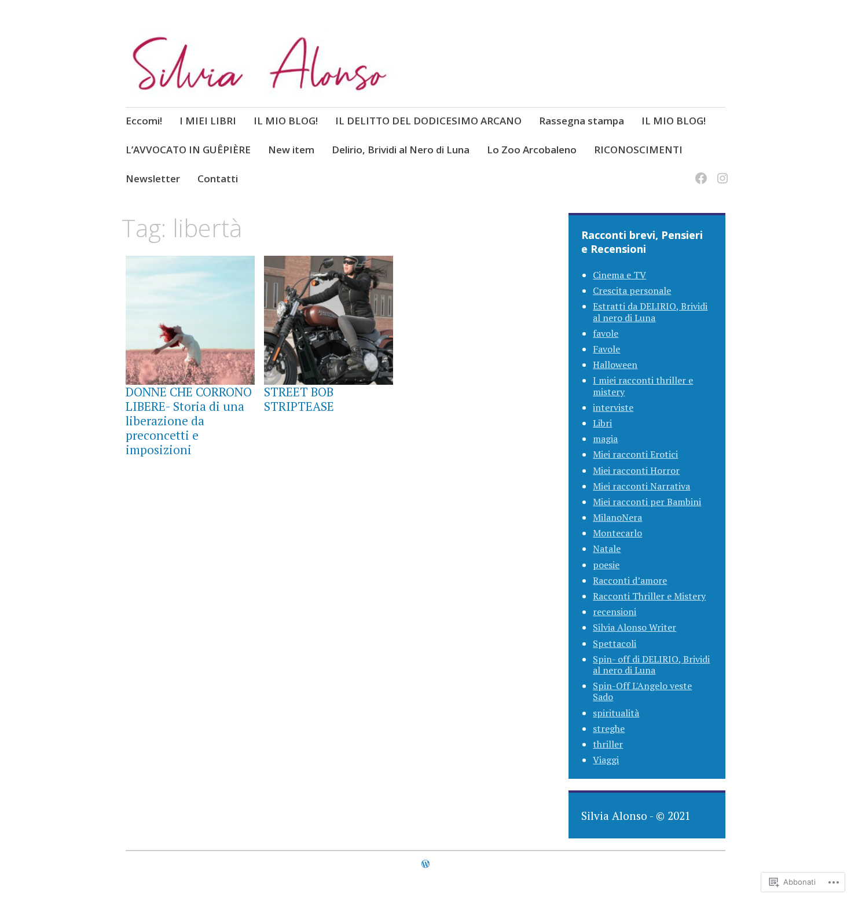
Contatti (217, 178)
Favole (606, 349)
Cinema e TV (619, 274)
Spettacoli (614, 643)
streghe (609, 728)
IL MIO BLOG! (286, 120)
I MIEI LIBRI (207, 120)
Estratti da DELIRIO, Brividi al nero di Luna (650, 311)
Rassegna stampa (581, 120)
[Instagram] (720, 171)
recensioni (614, 611)
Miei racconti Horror (636, 470)
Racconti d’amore (630, 580)
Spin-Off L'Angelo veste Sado (642, 691)
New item (291, 149)
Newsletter (153, 178)
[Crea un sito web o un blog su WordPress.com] (425, 863)
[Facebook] (699, 171)
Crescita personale (632, 290)
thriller (608, 744)
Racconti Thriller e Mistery (649, 596)
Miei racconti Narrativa (641, 486)
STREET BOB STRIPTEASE (299, 399)
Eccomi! (144, 120)
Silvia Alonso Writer (634, 627)
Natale (607, 548)
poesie (606, 564)
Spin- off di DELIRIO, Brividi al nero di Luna (651, 664)
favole (605, 333)
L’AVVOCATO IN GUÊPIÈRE (188, 149)
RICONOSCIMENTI (638, 149)
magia (605, 438)
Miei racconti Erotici (635, 454)
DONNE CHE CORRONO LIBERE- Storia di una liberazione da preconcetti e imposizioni (189, 421)
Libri (602, 423)
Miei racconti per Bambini (647, 501)
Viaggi (606, 759)
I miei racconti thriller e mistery (643, 386)
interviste (613, 407)
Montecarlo (617, 533)
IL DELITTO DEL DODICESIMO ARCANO (428, 120)
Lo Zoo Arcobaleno (532, 149)
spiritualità (616, 712)
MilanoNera (617, 517)
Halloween (615, 364)
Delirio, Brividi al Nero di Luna (400, 149)
